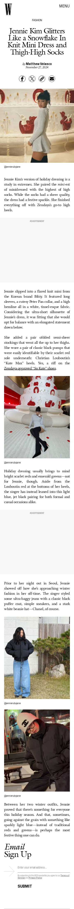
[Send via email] (52, 78)
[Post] (32, 78)
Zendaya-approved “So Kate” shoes (30, 368)
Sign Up (17, 850)
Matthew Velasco (39, 64)
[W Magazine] (8, 9)
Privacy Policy (35, 877)
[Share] (22, 78)
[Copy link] (42, 78)
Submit (25, 885)
